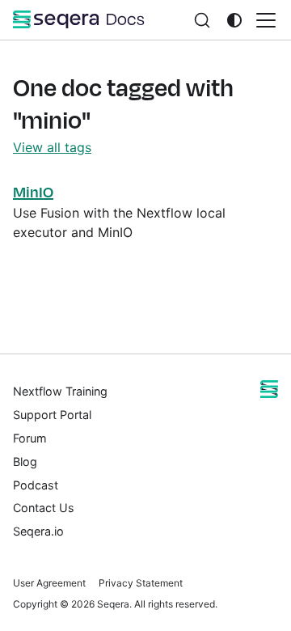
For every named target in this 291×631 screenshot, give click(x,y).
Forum (30, 438)
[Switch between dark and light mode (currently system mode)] (234, 20)
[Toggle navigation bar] (266, 20)
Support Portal (52, 414)
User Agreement (49, 583)
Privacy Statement (141, 583)
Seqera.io (38, 531)
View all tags (52, 147)
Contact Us (43, 508)
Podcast (35, 485)
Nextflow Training (60, 391)
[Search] (202, 19)
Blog (25, 461)
